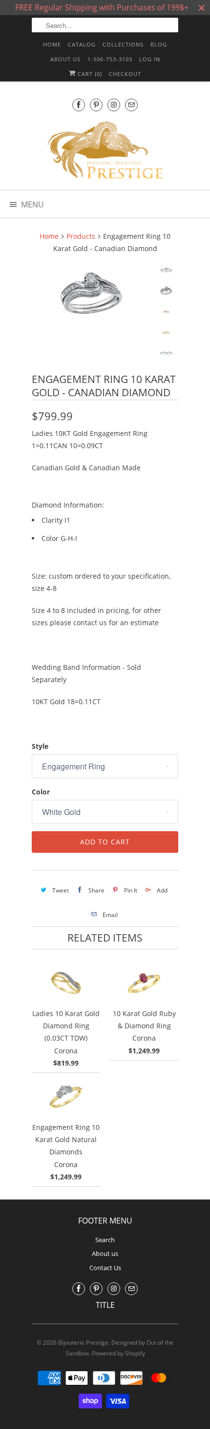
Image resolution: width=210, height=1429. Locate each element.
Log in (149, 59)
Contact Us (105, 1267)
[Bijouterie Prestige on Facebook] (78, 105)
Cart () (89, 73)
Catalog (82, 44)
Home (52, 44)
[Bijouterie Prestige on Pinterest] (96, 105)
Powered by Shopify (118, 1353)
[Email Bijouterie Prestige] (131, 105)
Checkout (125, 73)
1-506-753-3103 (109, 59)
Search (105, 1239)
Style (40, 746)
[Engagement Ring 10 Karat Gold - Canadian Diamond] (90, 293)
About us (65, 59)
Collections (123, 44)
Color (41, 791)
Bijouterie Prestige (83, 1342)
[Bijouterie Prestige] (105, 151)
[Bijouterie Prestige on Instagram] (113, 105)
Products (80, 236)
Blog (158, 44)
